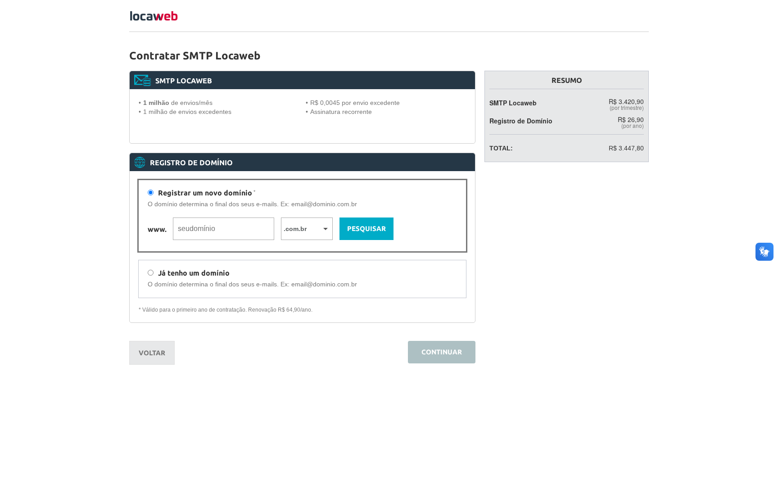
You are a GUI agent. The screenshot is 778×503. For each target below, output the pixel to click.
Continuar (441, 352)
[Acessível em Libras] (764, 252)
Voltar (152, 353)
